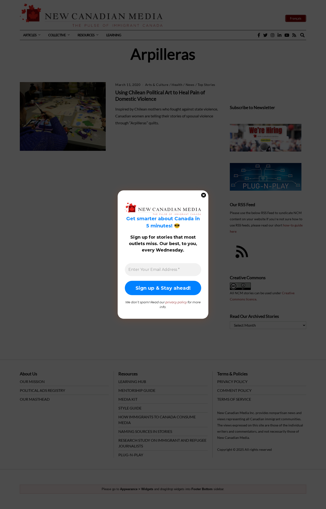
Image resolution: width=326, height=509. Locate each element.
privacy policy (176, 302)
